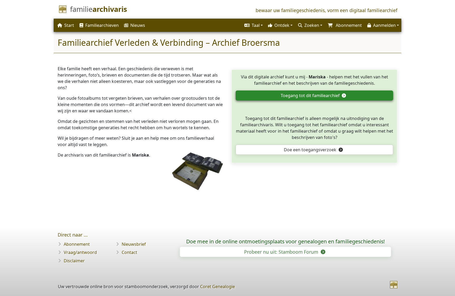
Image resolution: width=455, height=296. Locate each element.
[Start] (393, 284)
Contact (129, 252)
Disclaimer (74, 261)
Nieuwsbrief (134, 244)
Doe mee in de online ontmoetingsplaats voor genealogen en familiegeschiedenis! (285, 241)
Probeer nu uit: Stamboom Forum (281, 252)
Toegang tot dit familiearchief (311, 95)
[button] (253, 25)
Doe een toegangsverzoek (310, 150)
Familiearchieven (102, 25)
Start (69, 25)
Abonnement (77, 244)
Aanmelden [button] (384, 25)
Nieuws (137, 25)
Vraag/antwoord (80, 252)
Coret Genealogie (217, 286)
